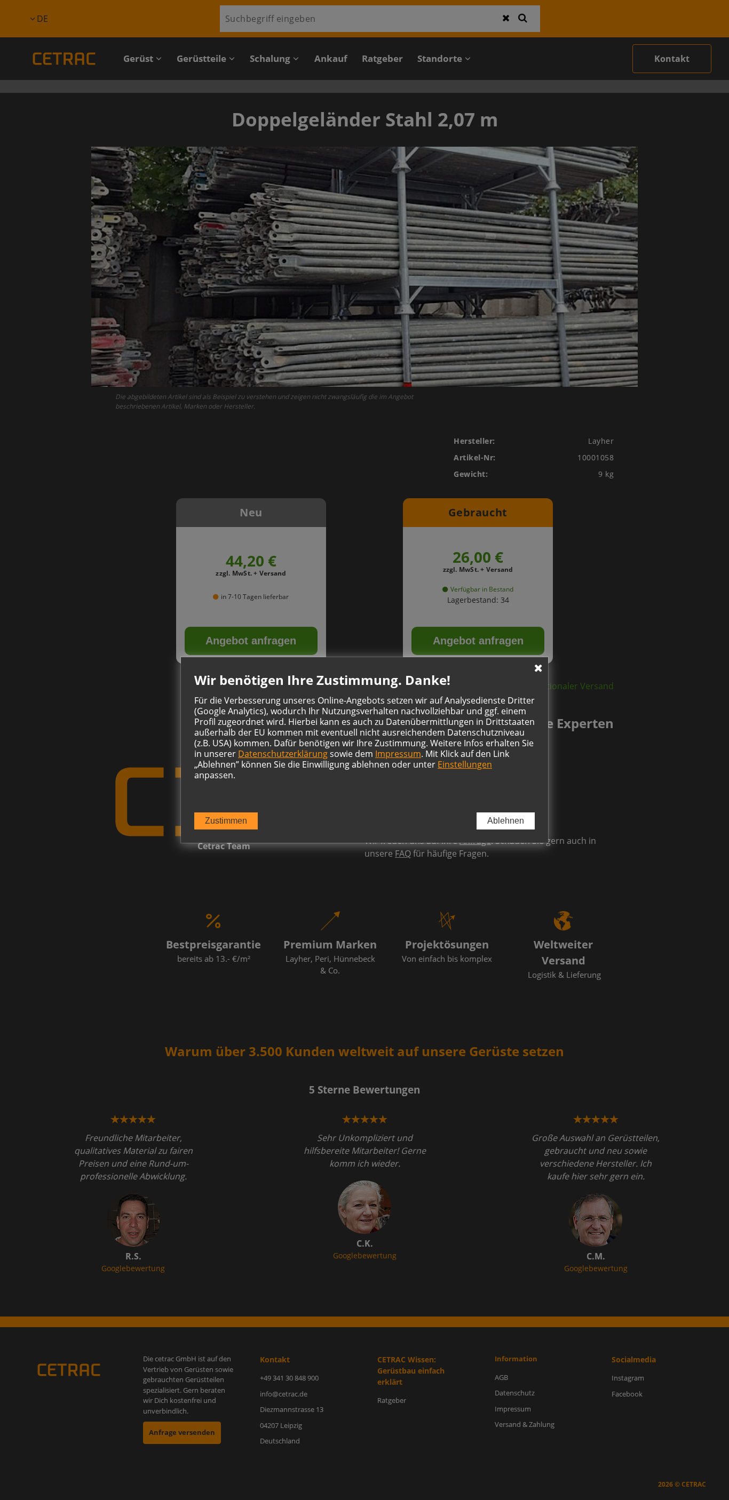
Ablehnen (505, 820)
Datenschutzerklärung (283, 753)
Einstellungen (465, 764)
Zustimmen (226, 820)
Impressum (398, 753)
